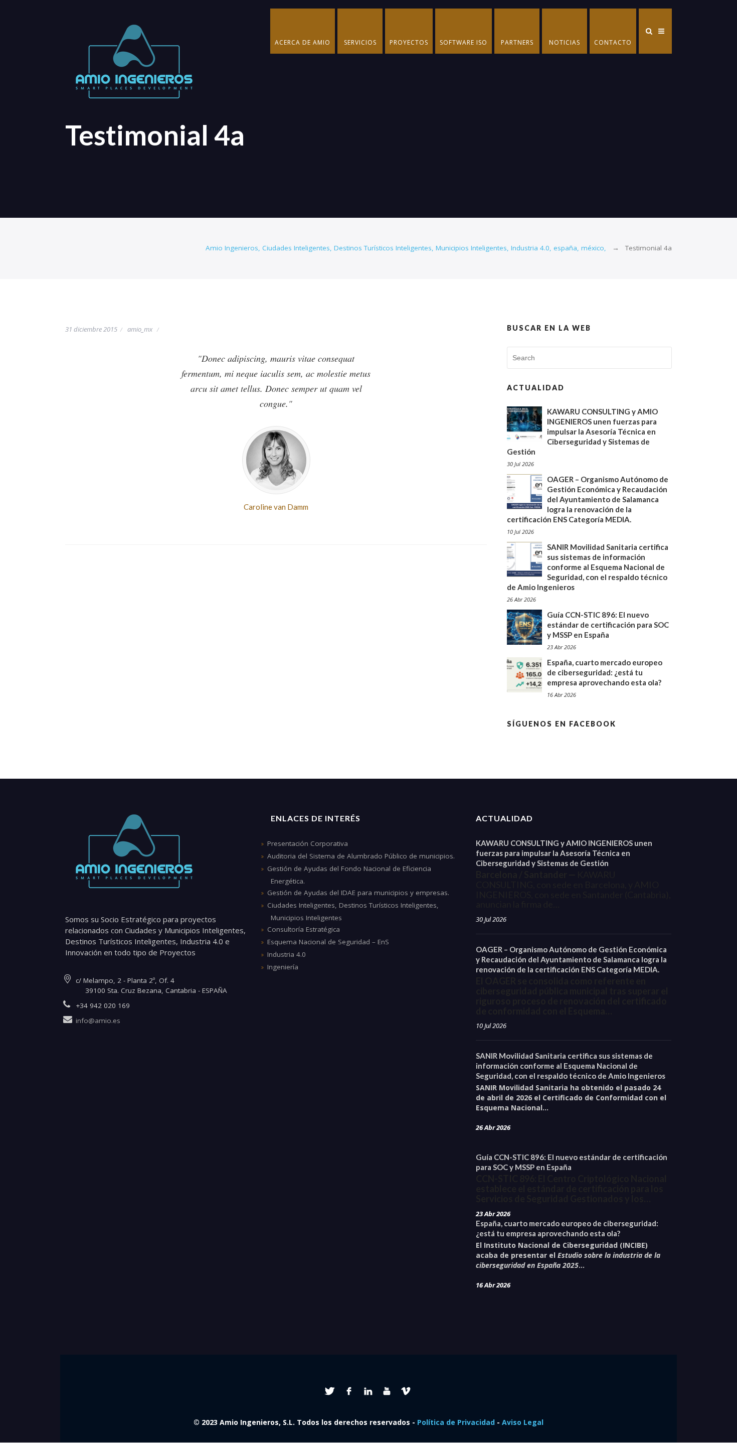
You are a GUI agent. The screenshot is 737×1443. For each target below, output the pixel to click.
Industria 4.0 (286, 954)
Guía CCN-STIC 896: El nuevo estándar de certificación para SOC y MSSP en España (608, 624)
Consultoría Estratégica (303, 929)
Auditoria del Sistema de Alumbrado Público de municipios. (361, 855)
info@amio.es (98, 1020)
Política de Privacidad (456, 1422)
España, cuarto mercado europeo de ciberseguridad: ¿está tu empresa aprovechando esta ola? (604, 672)
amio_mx (139, 329)
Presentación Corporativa (307, 843)
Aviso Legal (522, 1422)
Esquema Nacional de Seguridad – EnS (328, 941)
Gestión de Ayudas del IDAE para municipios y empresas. (358, 892)
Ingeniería (282, 966)
